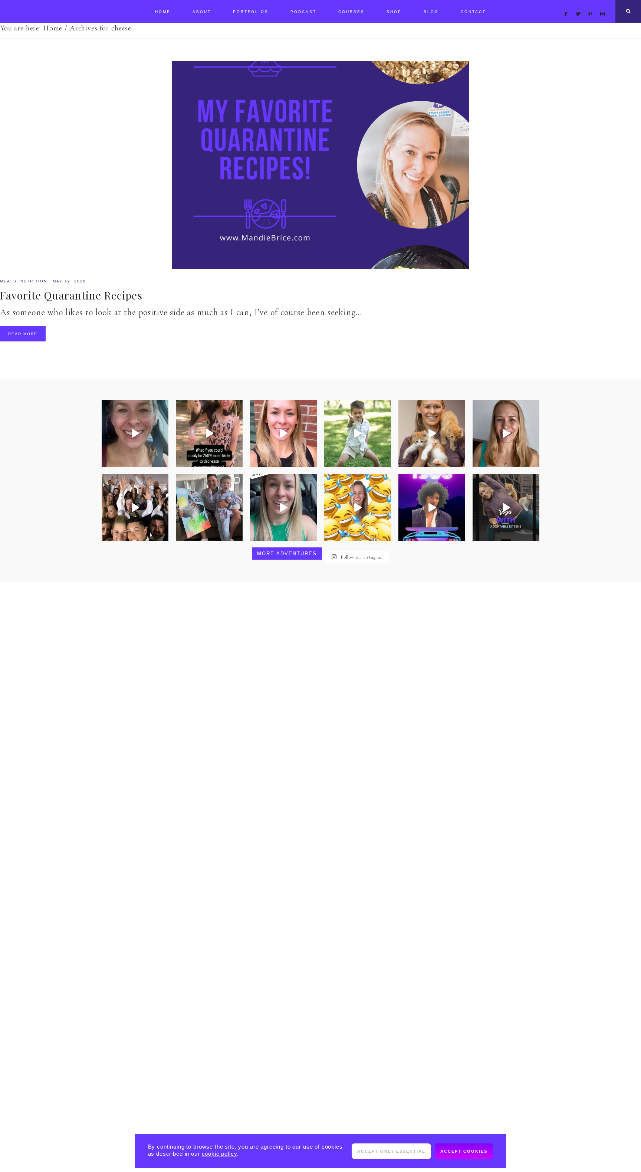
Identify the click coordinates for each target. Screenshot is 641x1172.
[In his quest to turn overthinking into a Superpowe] (209, 433)
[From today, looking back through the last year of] (209, 507)
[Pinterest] (592, 5)
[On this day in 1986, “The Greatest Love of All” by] (431, 507)
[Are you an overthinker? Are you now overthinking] (283, 433)
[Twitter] (580, 5)
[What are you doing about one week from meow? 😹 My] (506, 507)
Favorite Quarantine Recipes (71, 295)
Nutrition (33, 281)
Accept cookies (463, 1151)
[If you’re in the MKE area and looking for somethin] (431, 433)
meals (8, 281)
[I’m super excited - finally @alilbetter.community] (506, 433)
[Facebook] (567, 5)
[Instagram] (603, 5)
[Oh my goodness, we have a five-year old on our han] (357, 433)
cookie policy (219, 1153)
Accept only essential (391, 1151)
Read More (22, 334)
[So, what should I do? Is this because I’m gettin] (135, 433)
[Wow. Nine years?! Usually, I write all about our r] (135, 507)
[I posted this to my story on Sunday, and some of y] (283, 507)
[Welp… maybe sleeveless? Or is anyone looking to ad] (357, 507)
